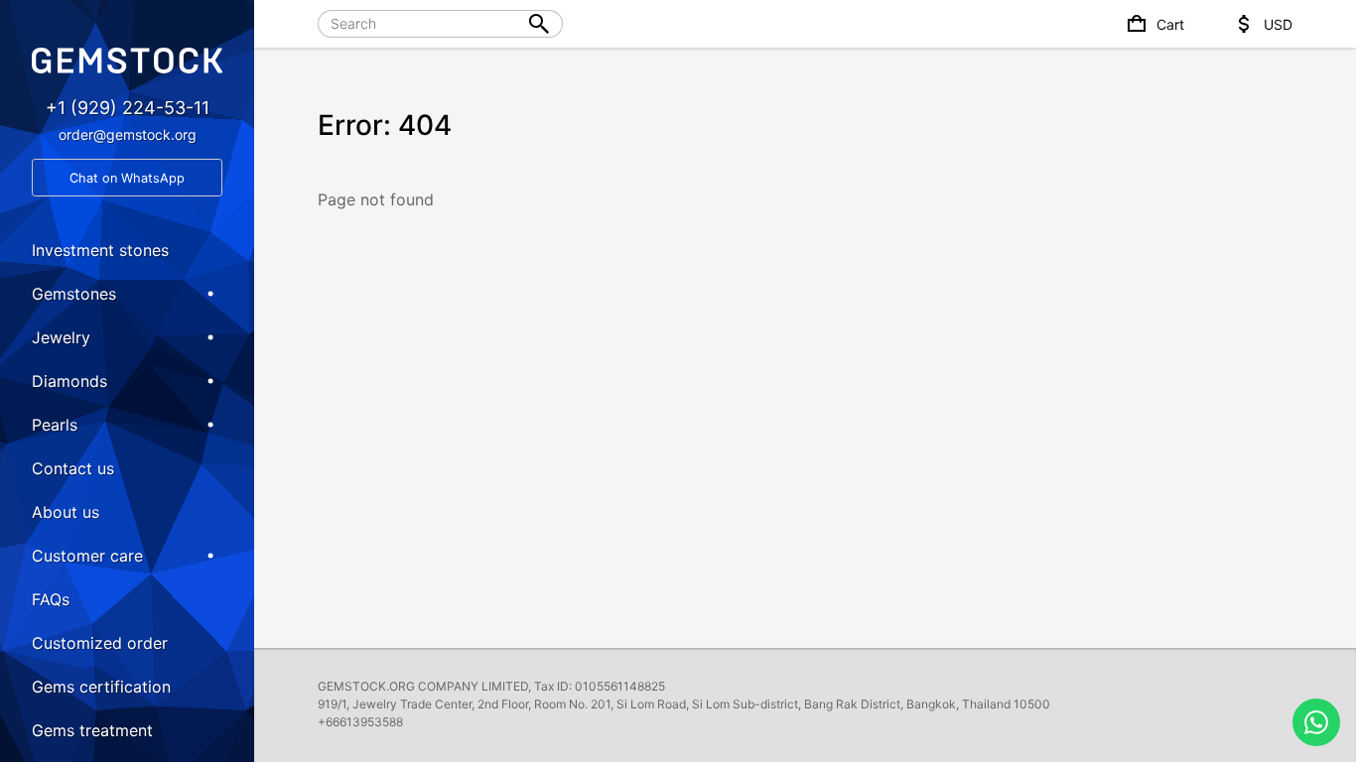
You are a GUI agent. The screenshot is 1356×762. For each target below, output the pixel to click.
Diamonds (69, 381)
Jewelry (61, 337)
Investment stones (100, 250)
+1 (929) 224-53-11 (127, 107)
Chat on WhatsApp (127, 178)
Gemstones (74, 294)
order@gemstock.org (128, 134)
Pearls (54, 425)
